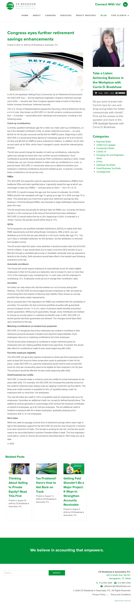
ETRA (99, 161)
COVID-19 (101, 151)
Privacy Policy (99, 594)
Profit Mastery (86, 15)
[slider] (121, 92)
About (37, 15)
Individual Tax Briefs (105, 164)
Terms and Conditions (120, 594)
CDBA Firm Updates (106, 144)
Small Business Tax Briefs (108, 168)
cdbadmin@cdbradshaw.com (117, 586)
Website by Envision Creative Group (123, 600)
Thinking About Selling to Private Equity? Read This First (18, 487)
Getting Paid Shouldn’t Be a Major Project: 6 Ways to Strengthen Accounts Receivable (73, 492)
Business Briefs (103, 141)
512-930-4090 (106, 582)
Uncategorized (103, 171)
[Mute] (116, 93)
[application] (110, 93)
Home (25, 15)
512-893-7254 (124, 582)
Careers (50, 15)
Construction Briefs (105, 148)
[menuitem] (25, 16)
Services (66, 15)
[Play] (96, 93)
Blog (104, 15)
